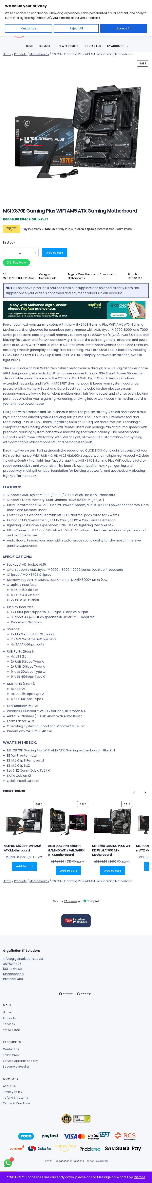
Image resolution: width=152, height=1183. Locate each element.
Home (7, 54)
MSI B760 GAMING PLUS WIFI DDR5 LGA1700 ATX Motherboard (111, 850)
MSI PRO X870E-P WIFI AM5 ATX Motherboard (22, 848)
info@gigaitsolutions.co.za (23, 958)
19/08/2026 (135, 278)
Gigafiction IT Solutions (22, 950)
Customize (28, 28)
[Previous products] (134, 793)
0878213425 (12, 964)
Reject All (76, 28)
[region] (76, 18)
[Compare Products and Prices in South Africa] (76, 921)
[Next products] (145, 793)
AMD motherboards (87, 274)
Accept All (123, 28)
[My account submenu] (127, 46)
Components (108, 274)
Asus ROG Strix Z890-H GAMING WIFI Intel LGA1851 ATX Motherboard (66, 850)
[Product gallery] (76, 130)
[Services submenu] (54, 46)
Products (20, 54)
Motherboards (39, 54)
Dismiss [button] (139, 1177)
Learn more (124, 229)
